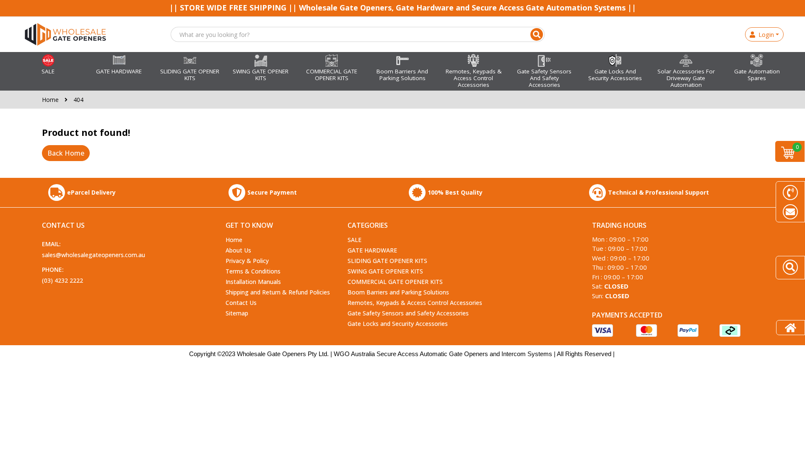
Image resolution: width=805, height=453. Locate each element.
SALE (354, 240)
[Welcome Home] (790, 327)
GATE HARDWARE (372, 250)
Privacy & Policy (247, 261)
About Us (238, 250)
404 (78, 100)
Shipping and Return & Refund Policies (278, 292)
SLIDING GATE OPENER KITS (387, 261)
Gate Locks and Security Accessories (398, 324)
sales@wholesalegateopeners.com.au (93, 255)
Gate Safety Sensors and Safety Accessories (408, 313)
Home (51, 100)
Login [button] (764, 34)
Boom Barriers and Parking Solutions (398, 292)
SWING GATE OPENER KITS (385, 271)
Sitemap (237, 313)
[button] (536, 34)
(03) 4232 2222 (62, 280)
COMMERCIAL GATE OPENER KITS (395, 282)
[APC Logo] (65, 33)
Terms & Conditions (253, 271)
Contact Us (241, 303)
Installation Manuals (253, 282)
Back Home (65, 153)
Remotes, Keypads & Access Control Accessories (415, 303)
